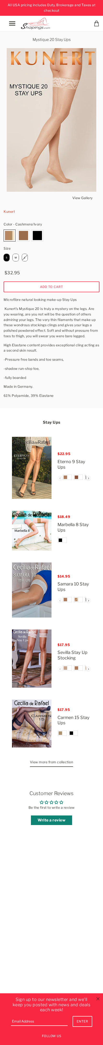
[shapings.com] (36, 22)
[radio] (10, 236)
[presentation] (88, 478)
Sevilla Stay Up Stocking (72, 655)
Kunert (9, 211)
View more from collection (51, 762)
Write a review (51, 820)
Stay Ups (51, 422)
